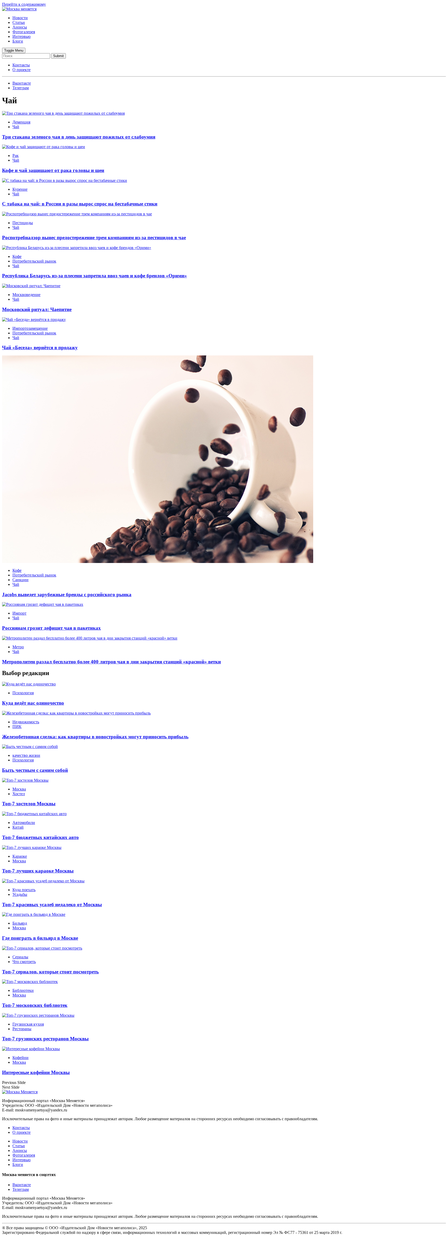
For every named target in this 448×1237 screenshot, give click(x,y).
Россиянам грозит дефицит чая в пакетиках (51, 628)
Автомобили (23, 822)
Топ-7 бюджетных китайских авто (40, 837)
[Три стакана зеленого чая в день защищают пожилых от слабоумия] (63, 113)
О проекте (21, 69)
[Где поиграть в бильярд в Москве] (33, 914)
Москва (19, 789)
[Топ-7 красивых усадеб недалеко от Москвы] (43, 881)
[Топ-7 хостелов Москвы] (25, 780)
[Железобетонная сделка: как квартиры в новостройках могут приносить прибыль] (76, 713)
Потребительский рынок (34, 261)
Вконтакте (21, 1185)
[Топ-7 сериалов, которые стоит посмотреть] (42, 948)
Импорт (19, 613)
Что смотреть (24, 961)
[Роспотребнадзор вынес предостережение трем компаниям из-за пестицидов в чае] (77, 214)
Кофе (17, 256)
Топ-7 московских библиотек (34, 1005)
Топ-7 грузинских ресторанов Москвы (45, 1038)
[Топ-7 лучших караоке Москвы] (31, 847)
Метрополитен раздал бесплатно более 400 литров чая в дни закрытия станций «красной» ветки (111, 661)
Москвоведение (26, 294)
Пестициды (22, 223)
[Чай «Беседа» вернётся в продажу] (34, 319)
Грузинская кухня (28, 1024)
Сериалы (20, 957)
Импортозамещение (30, 328)
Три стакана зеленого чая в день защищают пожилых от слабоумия (78, 137)
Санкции (20, 580)
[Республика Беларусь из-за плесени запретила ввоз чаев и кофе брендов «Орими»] (76, 247)
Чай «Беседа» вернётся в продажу (40, 347)
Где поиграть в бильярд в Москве (40, 938)
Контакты (21, 65)
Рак (15, 155)
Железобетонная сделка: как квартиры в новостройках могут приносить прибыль (95, 736)
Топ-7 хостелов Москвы (28, 803)
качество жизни (26, 755)
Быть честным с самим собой (35, 770)
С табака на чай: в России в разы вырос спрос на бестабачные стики (79, 204)
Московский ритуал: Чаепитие (37, 309)
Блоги (17, 41)
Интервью (21, 36)
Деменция (21, 122)
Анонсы (19, 27)
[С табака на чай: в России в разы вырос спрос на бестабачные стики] (64, 180)
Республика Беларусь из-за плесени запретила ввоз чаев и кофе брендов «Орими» (94, 275)
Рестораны (21, 1029)
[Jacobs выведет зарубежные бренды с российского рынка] (157, 561)
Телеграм (20, 1189)
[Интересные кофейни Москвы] (31, 1049)
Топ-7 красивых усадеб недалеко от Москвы (52, 904)
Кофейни (20, 1057)
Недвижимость (25, 722)
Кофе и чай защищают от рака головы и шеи (53, 170)
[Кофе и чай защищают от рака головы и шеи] (43, 147)
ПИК (17, 726)
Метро (18, 647)
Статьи (18, 22)
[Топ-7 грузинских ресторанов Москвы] (38, 1015)
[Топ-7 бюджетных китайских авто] (34, 814)
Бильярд (19, 923)
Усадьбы (19, 894)
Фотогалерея (23, 32)
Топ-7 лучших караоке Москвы (38, 871)
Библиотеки (23, 990)
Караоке (19, 856)
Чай (15, 127)
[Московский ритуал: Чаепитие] (31, 286)
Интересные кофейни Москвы (36, 1072)
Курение (19, 189)
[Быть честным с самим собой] (30, 746)
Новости (20, 18)
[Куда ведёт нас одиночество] (29, 684)
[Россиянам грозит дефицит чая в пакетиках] (42, 604)
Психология (23, 693)
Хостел (18, 794)
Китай (18, 827)
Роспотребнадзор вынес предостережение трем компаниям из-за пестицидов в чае (94, 237)
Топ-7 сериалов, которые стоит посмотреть (50, 971)
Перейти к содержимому (24, 4)
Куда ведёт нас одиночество (33, 703)
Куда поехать (24, 890)
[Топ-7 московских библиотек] (30, 981)
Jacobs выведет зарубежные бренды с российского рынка (66, 594)
